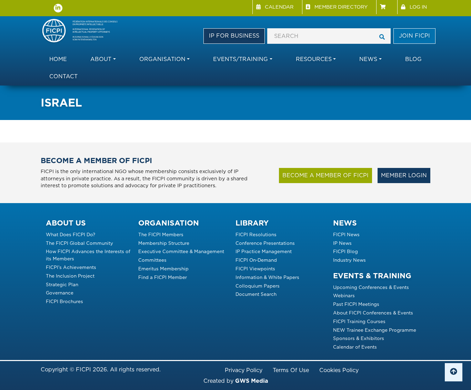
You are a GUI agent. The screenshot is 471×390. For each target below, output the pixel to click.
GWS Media (251, 381)
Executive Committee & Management (181, 251)
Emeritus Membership (163, 268)
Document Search (256, 294)
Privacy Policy (243, 370)
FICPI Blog (345, 251)
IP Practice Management (264, 251)
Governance (59, 293)
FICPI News (346, 234)
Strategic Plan (62, 284)
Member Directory (341, 7)
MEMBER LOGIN (404, 175)
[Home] (83, 31)
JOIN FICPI (414, 35)
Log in (418, 7)
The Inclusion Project (70, 276)
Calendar (279, 7)
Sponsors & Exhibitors (358, 338)
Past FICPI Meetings (356, 304)
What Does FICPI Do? (70, 234)
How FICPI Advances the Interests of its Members (88, 255)
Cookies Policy (339, 370)
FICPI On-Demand (256, 260)
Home (58, 59)
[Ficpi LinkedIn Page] (58, 8)
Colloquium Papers (258, 286)
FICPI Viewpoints (255, 268)
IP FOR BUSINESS (234, 35)
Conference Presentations (265, 243)
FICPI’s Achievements (71, 267)
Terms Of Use (291, 370)
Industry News (349, 260)
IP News (342, 243)
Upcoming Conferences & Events (371, 287)
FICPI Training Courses (359, 321)
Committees (152, 260)
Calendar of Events (355, 347)
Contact (63, 76)
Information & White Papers (267, 277)
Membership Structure (163, 243)
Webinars (344, 295)
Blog (413, 59)
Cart (386, 7)
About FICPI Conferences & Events (373, 313)
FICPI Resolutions (256, 234)
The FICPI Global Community (79, 243)
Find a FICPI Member (162, 277)
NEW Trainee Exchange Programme (374, 330)
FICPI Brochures (64, 301)
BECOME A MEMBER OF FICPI (325, 175)
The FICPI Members (160, 234)
